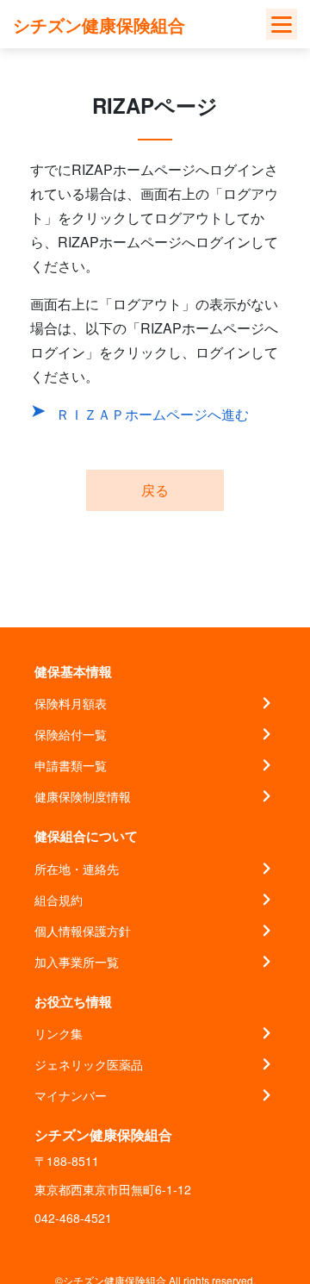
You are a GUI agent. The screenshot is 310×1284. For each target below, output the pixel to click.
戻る (155, 490)
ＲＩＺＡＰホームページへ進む (152, 414)
